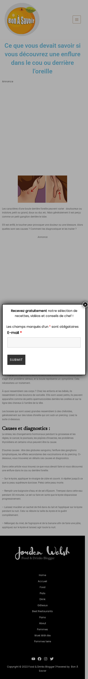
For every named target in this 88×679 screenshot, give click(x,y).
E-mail (14, 332)
